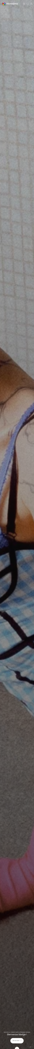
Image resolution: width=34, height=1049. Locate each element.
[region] (17, 524)
